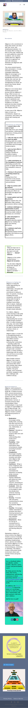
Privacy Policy (8, 698)
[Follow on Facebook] (12, 620)
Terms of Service (18, 698)
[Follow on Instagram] (17, 620)
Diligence (5, 29)
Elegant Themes (13, 704)
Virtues (5, 31)
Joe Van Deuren (8, 30)
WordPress (14, 706)
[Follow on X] (15, 620)
